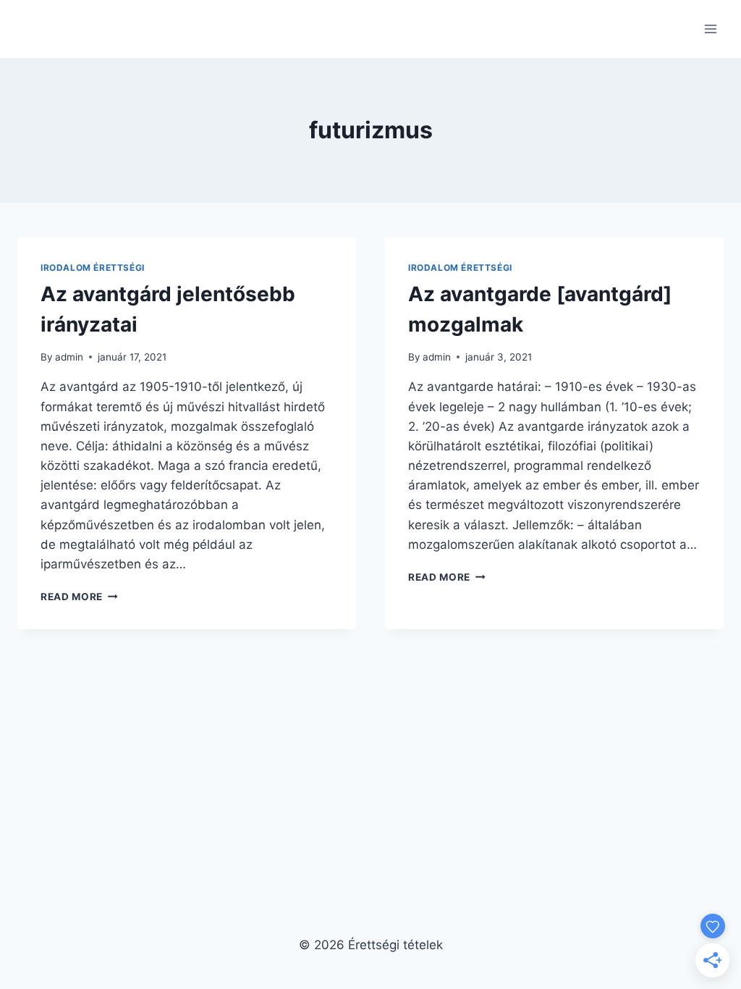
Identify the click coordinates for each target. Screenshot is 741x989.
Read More (79, 596)
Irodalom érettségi (93, 267)
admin (69, 357)
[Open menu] (710, 28)
